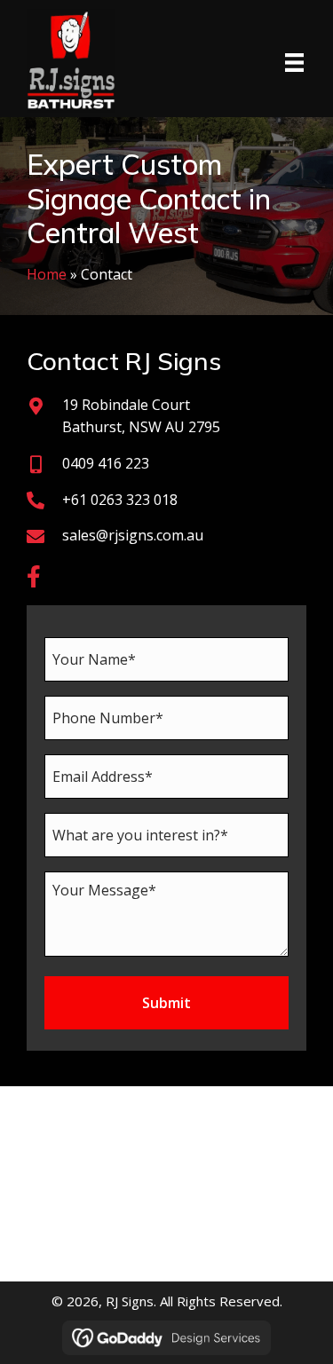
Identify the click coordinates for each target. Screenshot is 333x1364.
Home (47, 274)
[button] (33, 576)
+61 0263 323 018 (120, 499)
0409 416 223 (105, 463)
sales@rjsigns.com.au (132, 535)
